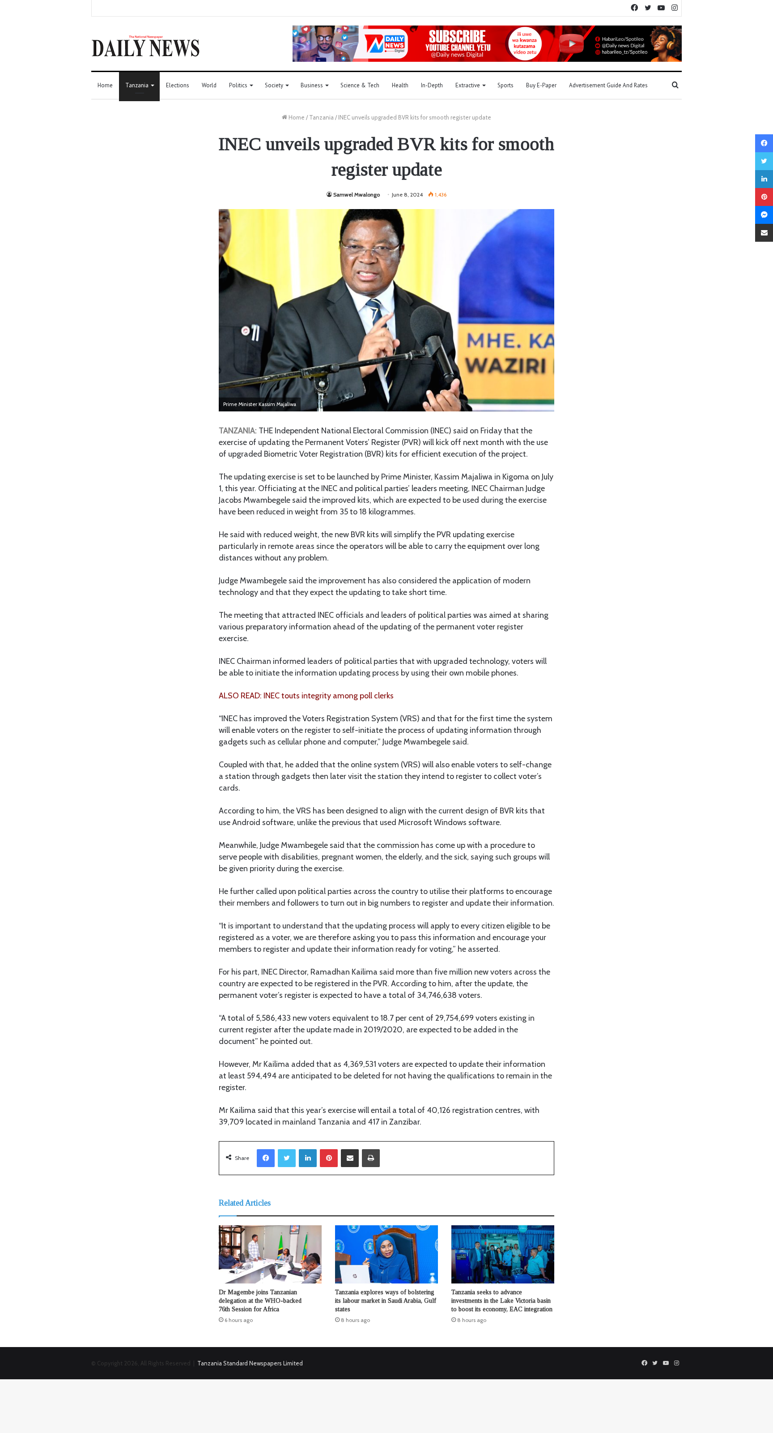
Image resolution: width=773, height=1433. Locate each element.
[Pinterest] (329, 1158)
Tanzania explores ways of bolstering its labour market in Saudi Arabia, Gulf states (385, 1301)
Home (105, 85)
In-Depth (432, 85)
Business (312, 85)
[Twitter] (287, 1158)
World (209, 85)
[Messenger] (764, 215)
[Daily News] (145, 45)
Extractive (467, 85)
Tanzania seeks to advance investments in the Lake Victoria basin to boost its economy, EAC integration (501, 1301)
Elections (177, 85)
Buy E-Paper (541, 85)
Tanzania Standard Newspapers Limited (250, 1363)
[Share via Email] (350, 1158)
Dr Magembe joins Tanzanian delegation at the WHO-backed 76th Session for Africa (260, 1301)
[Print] (371, 1158)
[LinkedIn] (308, 1158)
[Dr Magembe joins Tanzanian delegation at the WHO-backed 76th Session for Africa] (270, 1254)
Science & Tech (359, 85)
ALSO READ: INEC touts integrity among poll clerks (306, 696)
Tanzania (137, 85)
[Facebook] (266, 1158)
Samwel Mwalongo (356, 194)
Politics (238, 85)
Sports (505, 85)
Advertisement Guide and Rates (608, 85)
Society (274, 85)
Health (400, 85)
